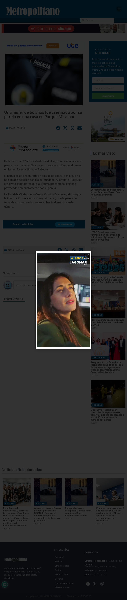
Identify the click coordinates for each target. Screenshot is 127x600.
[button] (86, 256)
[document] (63, 300)
